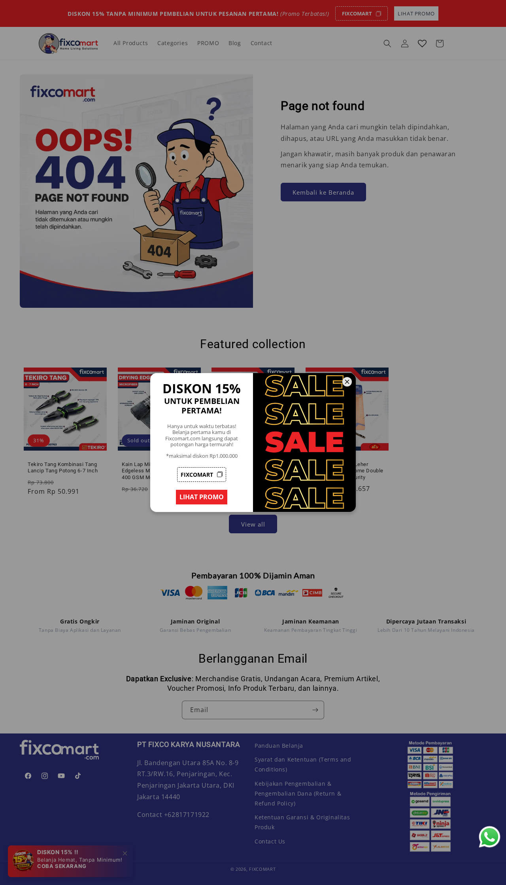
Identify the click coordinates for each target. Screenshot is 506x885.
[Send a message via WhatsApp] (489, 836)
